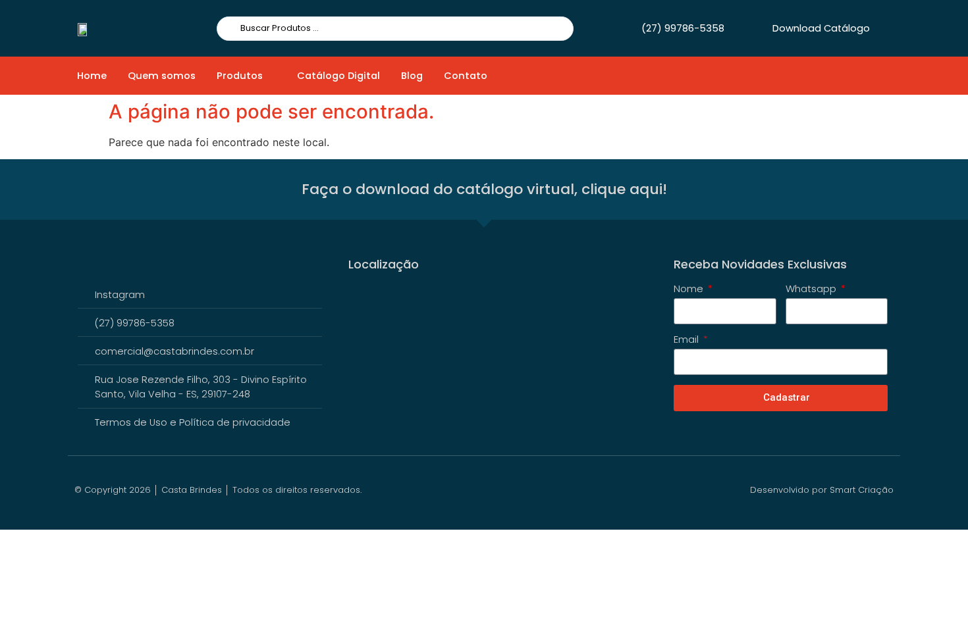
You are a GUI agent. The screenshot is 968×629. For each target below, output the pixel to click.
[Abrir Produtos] (271, 75)
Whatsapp (812, 289)
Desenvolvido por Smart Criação (822, 490)
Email (687, 340)
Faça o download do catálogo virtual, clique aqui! (484, 189)
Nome (690, 289)
